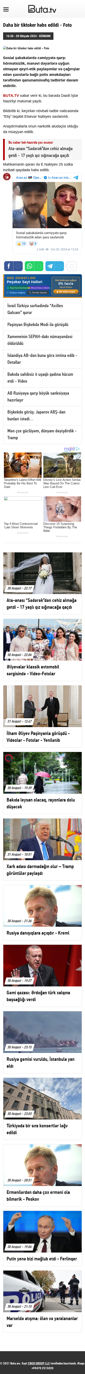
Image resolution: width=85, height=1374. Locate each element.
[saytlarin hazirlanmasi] (42, 286)
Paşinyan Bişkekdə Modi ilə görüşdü (37, 325)
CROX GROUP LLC (39, 1363)
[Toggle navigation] (6, 9)
